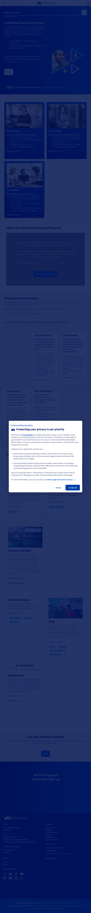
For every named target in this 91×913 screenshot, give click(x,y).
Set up (58, 487)
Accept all (73, 487)
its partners (28, 434)
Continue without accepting (22, 425)
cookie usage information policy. (59, 479)
